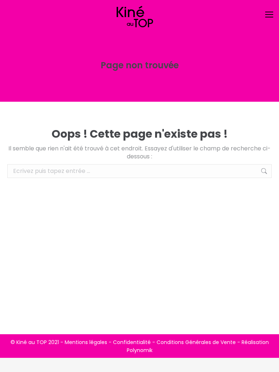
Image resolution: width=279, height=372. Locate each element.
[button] (157, 10)
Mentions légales (86, 342)
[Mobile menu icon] (269, 14)
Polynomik (140, 350)
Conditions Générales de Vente (196, 342)
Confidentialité (132, 342)
